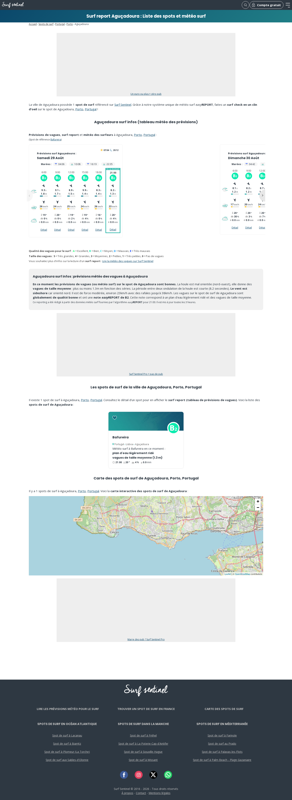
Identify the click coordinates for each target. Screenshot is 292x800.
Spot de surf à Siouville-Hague (143, 752)
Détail (44, 229)
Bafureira (55, 139)
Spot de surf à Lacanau (67, 735)
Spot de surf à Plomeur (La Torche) (67, 752)
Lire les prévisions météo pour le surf (68, 709)
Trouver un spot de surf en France (146, 709)
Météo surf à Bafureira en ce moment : (138, 448)
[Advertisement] (146, 64)
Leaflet (227, 573)
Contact (141, 793)
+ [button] (258, 501)
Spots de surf (46, 24)
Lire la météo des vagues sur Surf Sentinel (127, 261)
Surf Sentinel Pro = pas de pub (146, 374)
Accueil (33, 24)
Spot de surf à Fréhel (143, 735)
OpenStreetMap (242, 573)
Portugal (60, 24)
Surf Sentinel (122, 105)
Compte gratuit (269, 5)
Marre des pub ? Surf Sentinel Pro (146, 639)
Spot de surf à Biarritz (67, 743)
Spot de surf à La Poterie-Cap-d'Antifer (143, 743)
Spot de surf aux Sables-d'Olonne (67, 760)
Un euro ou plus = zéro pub (146, 94)
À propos (127, 793)
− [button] (258, 507)
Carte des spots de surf (224, 709)
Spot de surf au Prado (222, 743)
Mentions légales (159, 793)
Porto (70, 24)
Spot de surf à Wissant (143, 760)
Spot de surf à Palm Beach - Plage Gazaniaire (222, 760)
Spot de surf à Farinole (222, 735)
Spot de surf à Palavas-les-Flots (222, 752)
